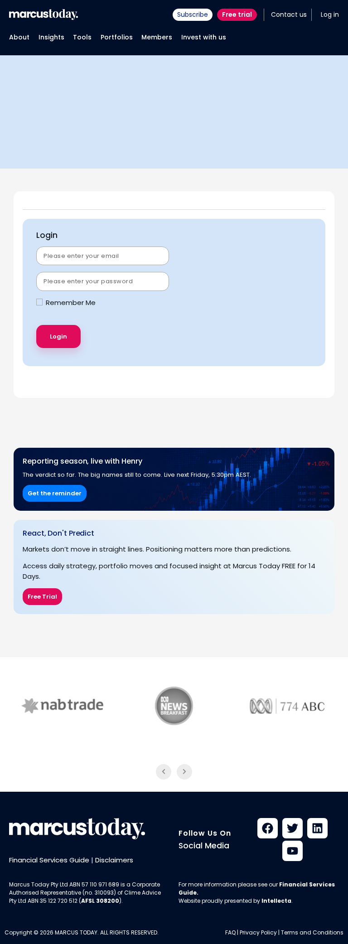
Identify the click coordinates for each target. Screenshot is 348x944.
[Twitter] (292, 828)
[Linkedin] (317, 828)
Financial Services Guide (49, 860)
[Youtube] (292, 851)
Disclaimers (114, 860)
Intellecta (276, 901)
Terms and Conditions (312, 932)
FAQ (230, 932)
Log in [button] (330, 14)
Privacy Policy (258, 932)
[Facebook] (267, 828)
